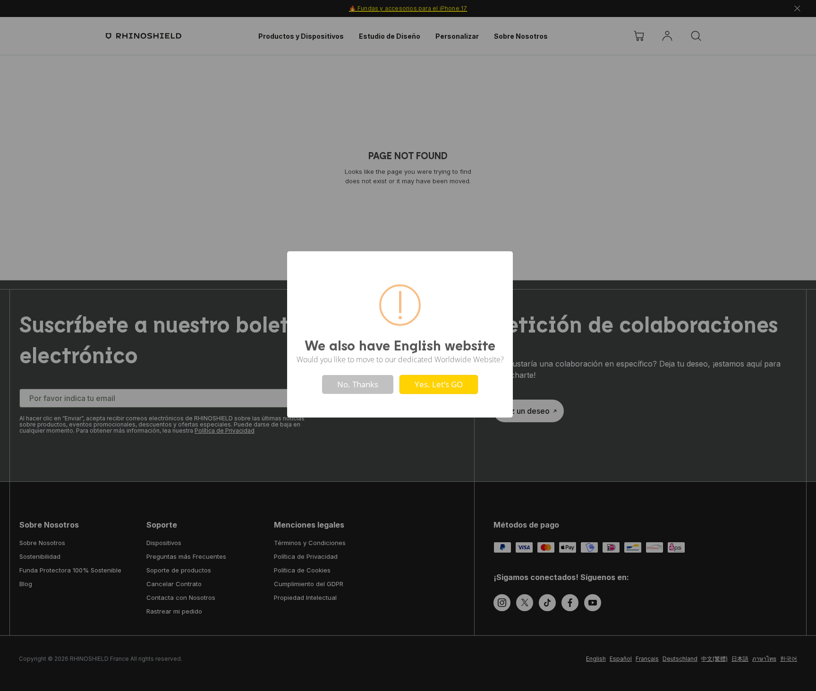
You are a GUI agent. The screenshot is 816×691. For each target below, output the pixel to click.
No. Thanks (357, 384)
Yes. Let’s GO (439, 384)
